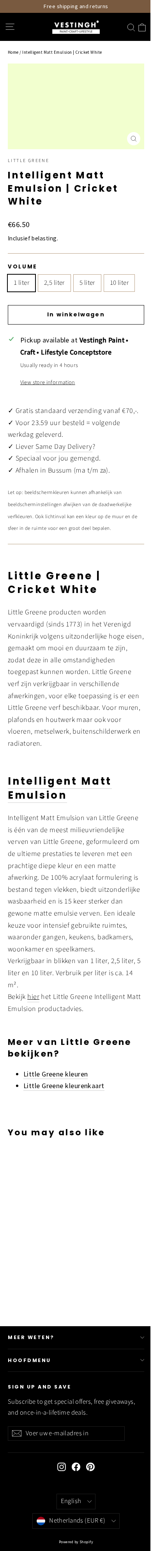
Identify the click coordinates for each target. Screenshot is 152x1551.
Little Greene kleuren (55, 1073)
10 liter (119, 283)
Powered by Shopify (76, 1541)
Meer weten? (31, 1337)
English (71, 1501)
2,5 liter (54, 283)
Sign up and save (39, 1386)
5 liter (87, 283)
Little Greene (28, 160)
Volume (22, 266)
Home (13, 52)
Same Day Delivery (63, 447)
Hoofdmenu (29, 1360)
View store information (47, 382)
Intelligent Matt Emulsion (60, 788)
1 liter (21, 283)
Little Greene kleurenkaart (63, 1085)
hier (33, 997)
